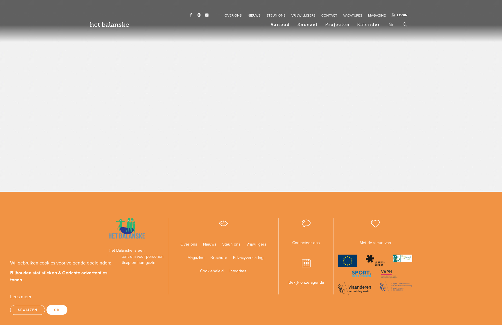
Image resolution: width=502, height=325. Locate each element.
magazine (377, 15)
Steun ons (231, 244)
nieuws (254, 15)
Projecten (337, 24)
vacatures (352, 15)
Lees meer (20, 297)
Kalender (368, 24)
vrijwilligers (303, 15)
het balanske (109, 25)
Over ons (188, 244)
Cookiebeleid (212, 271)
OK (57, 310)
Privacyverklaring (246, 257)
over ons (233, 15)
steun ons (276, 15)
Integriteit (238, 271)
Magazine (196, 257)
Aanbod (280, 24)
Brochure (218, 257)
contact (329, 15)
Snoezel (307, 24)
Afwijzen (27, 310)
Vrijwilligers (256, 244)
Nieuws (209, 244)
